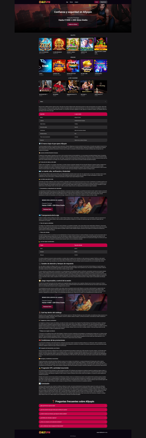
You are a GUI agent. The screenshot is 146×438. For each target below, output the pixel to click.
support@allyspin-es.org (102, 432)
